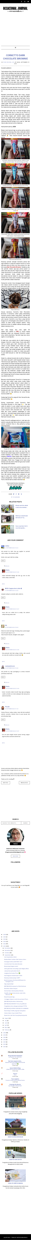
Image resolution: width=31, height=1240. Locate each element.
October (7, 952)
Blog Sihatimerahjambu (15, 1055)
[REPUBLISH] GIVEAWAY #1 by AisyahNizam (15, 1003)
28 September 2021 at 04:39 (11, 627)
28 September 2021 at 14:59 (12, 688)
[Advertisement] (15, 27)
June (6, 1023)
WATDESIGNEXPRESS (22, 1237)
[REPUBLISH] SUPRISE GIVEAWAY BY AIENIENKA (16, 1008)
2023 (4, 941)
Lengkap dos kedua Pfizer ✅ (12, 973)
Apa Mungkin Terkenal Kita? (15, 1086)
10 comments (16, 497)
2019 (4, 1035)
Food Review (7, 62)
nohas (7, 546)
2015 (4, 1042)
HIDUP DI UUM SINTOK (15, 1159)
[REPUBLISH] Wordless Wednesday (13, 1001)
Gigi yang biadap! (8, 984)
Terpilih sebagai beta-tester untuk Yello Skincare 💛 (14, 993)
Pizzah (7, 707)
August (7, 1018)
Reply (3, 560)
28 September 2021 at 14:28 (11, 668)
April (6, 1025)
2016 (4, 1039)
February (7, 1030)
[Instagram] (24, 1)
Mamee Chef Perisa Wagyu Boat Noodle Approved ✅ (15, 1063)
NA (6, 625)
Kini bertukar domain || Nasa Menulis (13, 991)
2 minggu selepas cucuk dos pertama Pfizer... (16, 999)
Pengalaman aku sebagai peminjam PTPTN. (15, 1006)
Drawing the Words (15, 1084)
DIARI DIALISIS (15, 1109)
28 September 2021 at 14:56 (12, 572)
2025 (4, 937)
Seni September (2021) (10, 957)
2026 (4, 934)
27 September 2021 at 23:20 (11, 590)
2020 (4, 1032)
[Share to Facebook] (16, 494)
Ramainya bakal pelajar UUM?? (12, 978)
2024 (4, 939)
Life (13, 62)
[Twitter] (28, 1)
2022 (4, 943)
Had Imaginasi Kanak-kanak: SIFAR (13, 975)
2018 (4, 1037)
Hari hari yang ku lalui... (15, 1061)
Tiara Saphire (15, 1079)
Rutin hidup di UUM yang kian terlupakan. (15, 1010)
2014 (4, 1044)
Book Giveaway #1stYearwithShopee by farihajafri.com (15, 980)
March (6, 1027)
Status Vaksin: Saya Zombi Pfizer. (13, 1013)
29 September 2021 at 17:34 (11, 708)
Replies (7, 566)
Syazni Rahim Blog (15, 1068)
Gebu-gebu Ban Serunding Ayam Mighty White (16, 968)
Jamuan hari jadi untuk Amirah (12, 971)
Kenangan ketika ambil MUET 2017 (13, 961)
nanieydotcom (10, 666)
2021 (4, 946)
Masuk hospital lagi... (9, 997)
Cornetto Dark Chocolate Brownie (15, 57)
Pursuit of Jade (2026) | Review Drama (15, 1080)
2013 (4, 1046)
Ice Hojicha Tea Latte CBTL (15, 1057)
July (6, 1020)
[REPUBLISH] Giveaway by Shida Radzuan (15, 986)
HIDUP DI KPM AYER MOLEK (15, 1137)
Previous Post (24, 782)
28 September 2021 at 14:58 (12, 649)
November (8, 950)
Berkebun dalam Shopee (10, 988)
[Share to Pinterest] (19, 494)
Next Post (5, 782)
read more (15, 856)
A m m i (15, 1073)
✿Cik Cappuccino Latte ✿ (13, 588)
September (8, 955)
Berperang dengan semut (11, 966)
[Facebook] (21, 1)
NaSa (7, 570)
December (8, 948)
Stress (15, 1075)
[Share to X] (14, 494)
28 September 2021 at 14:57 (12, 609)
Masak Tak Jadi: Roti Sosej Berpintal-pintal (15, 1015)
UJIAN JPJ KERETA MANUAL (15, 1183)
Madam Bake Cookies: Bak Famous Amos (15, 959)
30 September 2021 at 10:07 (12, 731)
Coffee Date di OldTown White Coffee (15, 1069)
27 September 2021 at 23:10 (11, 547)
